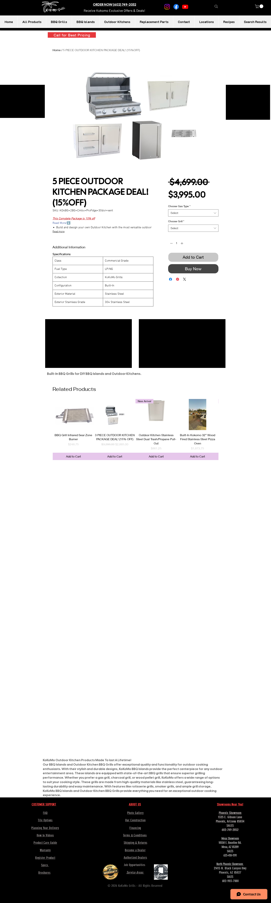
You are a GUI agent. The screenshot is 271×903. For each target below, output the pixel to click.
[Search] (216, 6)
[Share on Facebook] (170, 279)
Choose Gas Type (179, 206)
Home (57, 50)
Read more (59, 231)
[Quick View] (73, 414)
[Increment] (182, 243)
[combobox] (193, 213)
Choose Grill (176, 221)
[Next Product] (223, 414)
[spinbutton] (176, 243)
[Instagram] (167, 6)
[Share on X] (184, 279)
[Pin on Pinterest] (177, 279)
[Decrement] (171, 243)
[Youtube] (185, 6)
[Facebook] (176, 6)
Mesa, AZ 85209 (230, 847)
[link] (259, 6)
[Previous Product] (47, 414)
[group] (135, 429)
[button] (114, 10)
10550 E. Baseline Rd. (230, 843)
